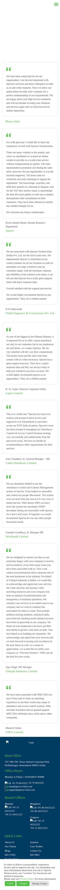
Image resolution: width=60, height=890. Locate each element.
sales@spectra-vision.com (20, 786)
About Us (9, 842)
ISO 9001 (35, 855)
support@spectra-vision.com (21, 790)
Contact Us (35, 850)
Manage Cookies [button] (39, 883)
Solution (34, 842)
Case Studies (36, 846)
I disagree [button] (23, 883)
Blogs (8, 850)
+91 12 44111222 (39, 828)
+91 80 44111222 (39, 811)
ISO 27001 (10, 855)
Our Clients (10, 846)
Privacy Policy (27, 879)
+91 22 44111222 (13, 814)
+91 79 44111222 (36, 783)
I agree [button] (10, 883)
